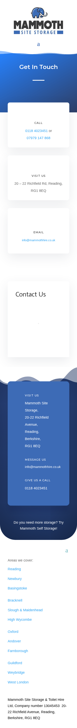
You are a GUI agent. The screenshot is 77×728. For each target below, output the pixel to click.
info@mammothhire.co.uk (38, 240)
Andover (14, 641)
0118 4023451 (37, 131)
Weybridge (16, 672)
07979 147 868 (38, 138)
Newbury (15, 579)
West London (18, 682)
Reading (14, 569)
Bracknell (15, 600)
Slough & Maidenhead (25, 610)
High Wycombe (20, 620)
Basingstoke (17, 588)
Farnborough (18, 651)
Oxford (13, 632)
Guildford (15, 663)
